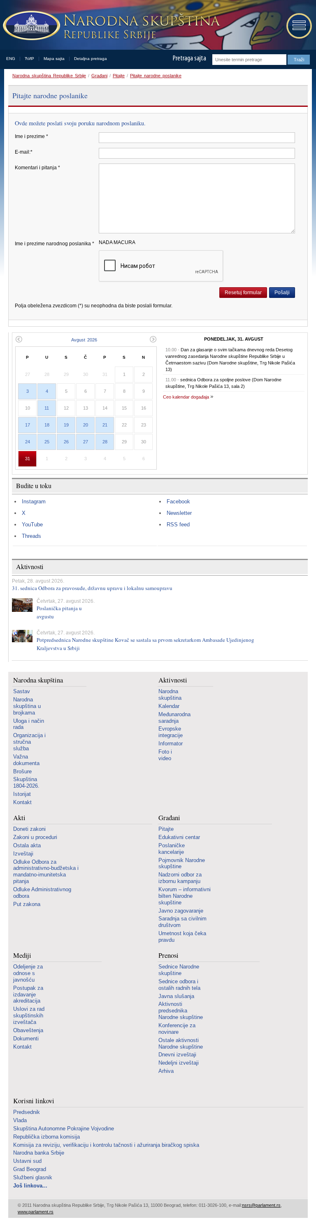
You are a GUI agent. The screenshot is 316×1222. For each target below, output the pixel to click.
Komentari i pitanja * (37, 168)
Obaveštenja (28, 1030)
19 (66, 424)
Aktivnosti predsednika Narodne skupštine (180, 1010)
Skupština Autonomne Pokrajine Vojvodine (63, 1128)
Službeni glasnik (32, 1177)
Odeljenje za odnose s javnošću (28, 973)
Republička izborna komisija (46, 1137)
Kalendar (168, 706)
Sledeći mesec (153, 339)
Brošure (22, 771)
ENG (10, 58)
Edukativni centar (179, 837)
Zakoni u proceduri (35, 837)
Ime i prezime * (31, 136)
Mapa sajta (54, 58)
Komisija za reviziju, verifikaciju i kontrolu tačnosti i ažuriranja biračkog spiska (106, 1145)
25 (46, 441)
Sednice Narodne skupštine (178, 970)
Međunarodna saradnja (174, 717)
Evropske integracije (170, 732)
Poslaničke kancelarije (171, 848)
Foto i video (165, 755)
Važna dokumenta (26, 760)
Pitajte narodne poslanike (155, 75)
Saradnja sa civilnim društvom (182, 921)
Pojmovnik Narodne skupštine (181, 863)
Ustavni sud (27, 1161)
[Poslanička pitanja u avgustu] (22, 605)
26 (66, 441)
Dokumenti (26, 1038)
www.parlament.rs (35, 1211)
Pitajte (119, 75)
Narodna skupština (38, 680)
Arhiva (166, 1071)
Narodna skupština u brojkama (27, 706)
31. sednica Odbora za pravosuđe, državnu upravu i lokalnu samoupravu (92, 588)
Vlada (20, 1120)
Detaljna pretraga (90, 58)
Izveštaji (23, 854)
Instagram (34, 501)
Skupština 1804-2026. (26, 782)
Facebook (178, 501)
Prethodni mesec (18, 339)
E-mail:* (24, 152)
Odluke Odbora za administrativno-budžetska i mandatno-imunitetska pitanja (46, 872)
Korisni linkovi (33, 1101)
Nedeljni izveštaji (178, 1063)
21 (104, 424)
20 (85, 424)
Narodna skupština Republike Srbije (49, 75)
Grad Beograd (29, 1169)
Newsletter (179, 513)
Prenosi (168, 955)
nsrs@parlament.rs (261, 1205)
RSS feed (178, 524)
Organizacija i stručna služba (29, 742)
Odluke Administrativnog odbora (42, 892)
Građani (99, 75)
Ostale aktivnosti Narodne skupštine (180, 1043)
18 (46, 424)
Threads (31, 536)
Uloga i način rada (28, 724)
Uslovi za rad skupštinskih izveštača (28, 1015)
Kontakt (22, 802)
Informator (170, 743)
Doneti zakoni (29, 829)
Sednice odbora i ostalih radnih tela (179, 984)
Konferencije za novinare (176, 1028)
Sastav (21, 691)
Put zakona (26, 904)
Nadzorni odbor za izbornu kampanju (180, 878)
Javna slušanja (176, 996)
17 (27, 424)
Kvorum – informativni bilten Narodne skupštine (184, 896)
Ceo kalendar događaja (186, 396)
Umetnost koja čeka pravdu (182, 936)
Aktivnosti (172, 680)
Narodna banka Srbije (38, 1153)
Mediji (22, 955)
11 (46, 408)
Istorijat (22, 794)
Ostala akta (27, 845)
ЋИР (29, 58)
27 (85, 441)
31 (27, 458)
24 (27, 441)
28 (104, 441)
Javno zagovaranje (180, 911)
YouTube (32, 524)
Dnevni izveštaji (177, 1054)
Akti (19, 818)
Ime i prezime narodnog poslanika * (54, 244)
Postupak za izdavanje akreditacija (28, 994)
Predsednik (26, 1112)
